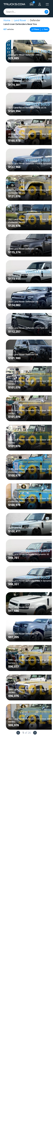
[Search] (46, 12)
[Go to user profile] (39, 4)
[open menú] (47, 4)
